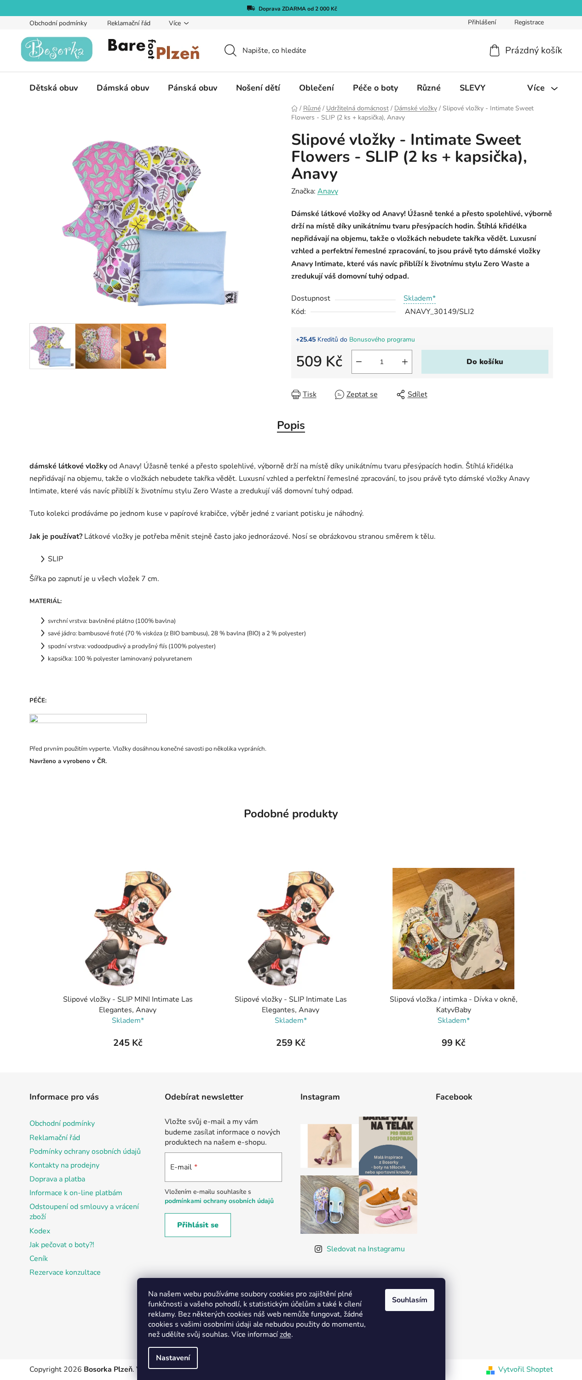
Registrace (529, 22)
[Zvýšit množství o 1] (405, 361)
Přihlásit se (198, 1225)
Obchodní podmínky (58, 23)
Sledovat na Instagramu (366, 1249)
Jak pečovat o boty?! (61, 1245)
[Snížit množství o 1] (359, 361)
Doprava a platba (57, 1179)
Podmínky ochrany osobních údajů (85, 1151)
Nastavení (173, 1358)
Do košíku (485, 362)
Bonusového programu (382, 339)
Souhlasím (409, 1300)
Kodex (39, 1231)
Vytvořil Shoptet (525, 1369)
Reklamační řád (128, 23)
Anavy (327, 191)
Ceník (38, 1259)
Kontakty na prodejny (64, 1165)
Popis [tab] (291, 425)
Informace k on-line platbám (75, 1193)
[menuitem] (53, 87)
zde (285, 1334)
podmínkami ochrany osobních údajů (219, 1201)
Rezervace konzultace (65, 1272)
